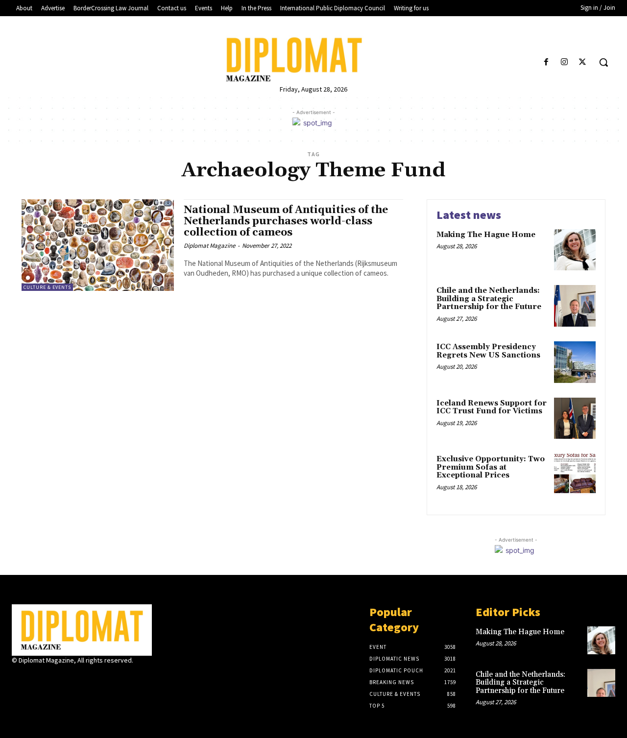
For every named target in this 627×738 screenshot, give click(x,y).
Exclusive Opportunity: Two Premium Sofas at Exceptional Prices (490, 467)
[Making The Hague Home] (575, 250)
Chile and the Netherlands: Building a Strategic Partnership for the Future (488, 298)
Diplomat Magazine (209, 245)
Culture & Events (47, 287)
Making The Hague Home (485, 234)
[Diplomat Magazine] (313, 59)
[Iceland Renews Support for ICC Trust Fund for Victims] (575, 418)
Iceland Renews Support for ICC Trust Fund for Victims (491, 407)
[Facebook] (546, 62)
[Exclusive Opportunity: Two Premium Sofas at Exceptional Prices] (575, 474)
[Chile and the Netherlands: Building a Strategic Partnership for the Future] (575, 306)
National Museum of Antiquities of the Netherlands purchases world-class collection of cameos (286, 221)
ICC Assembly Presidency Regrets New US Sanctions (488, 351)
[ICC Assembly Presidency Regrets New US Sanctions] (575, 362)
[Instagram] (564, 62)
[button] (603, 62)
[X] (582, 62)
